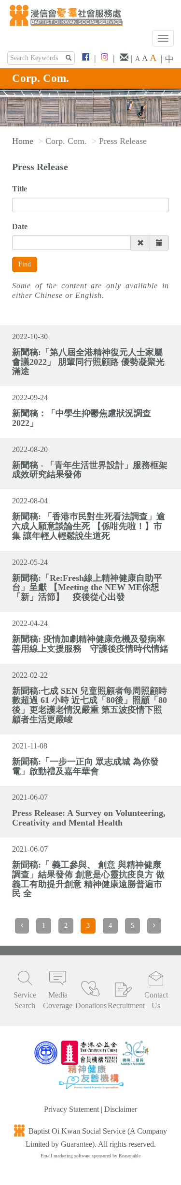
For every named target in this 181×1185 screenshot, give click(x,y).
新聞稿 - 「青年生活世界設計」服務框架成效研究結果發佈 (89, 470)
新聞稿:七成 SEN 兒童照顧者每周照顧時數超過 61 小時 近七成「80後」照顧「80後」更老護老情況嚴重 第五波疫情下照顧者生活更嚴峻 (89, 705)
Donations (90, 1005)
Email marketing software (66, 1155)
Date (20, 226)
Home (22, 141)
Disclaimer (120, 1109)
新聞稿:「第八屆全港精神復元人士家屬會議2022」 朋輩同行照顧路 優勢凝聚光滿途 (88, 361)
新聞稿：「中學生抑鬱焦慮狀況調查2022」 (81, 418)
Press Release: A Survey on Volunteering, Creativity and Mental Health (89, 817)
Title (19, 188)
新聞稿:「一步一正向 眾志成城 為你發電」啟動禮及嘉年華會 (85, 766)
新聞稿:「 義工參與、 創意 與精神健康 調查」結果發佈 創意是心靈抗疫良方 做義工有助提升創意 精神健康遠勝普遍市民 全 (88, 879)
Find (24, 264)
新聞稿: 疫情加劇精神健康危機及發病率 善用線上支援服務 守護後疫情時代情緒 (90, 644)
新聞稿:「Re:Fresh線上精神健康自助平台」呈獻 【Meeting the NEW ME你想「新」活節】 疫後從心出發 (87, 587)
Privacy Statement (71, 1109)
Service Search (25, 1000)
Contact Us (156, 1000)
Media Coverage (57, 1000)
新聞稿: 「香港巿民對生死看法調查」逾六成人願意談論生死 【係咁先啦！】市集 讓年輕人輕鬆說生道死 (88, 526)
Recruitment (123, 1005)
